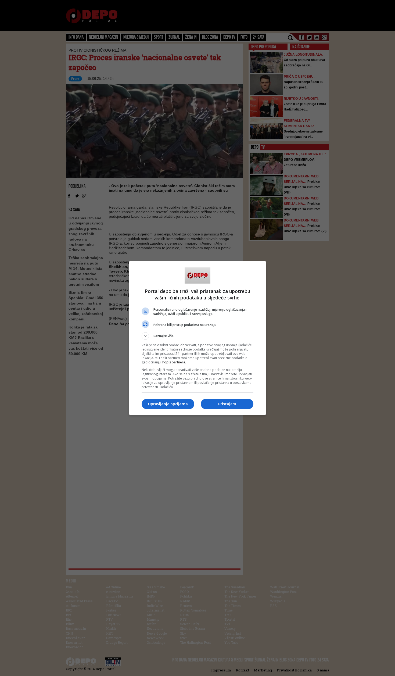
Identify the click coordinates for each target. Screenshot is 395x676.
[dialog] (197, 338)
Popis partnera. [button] (174, 362)
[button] (197, 336)
